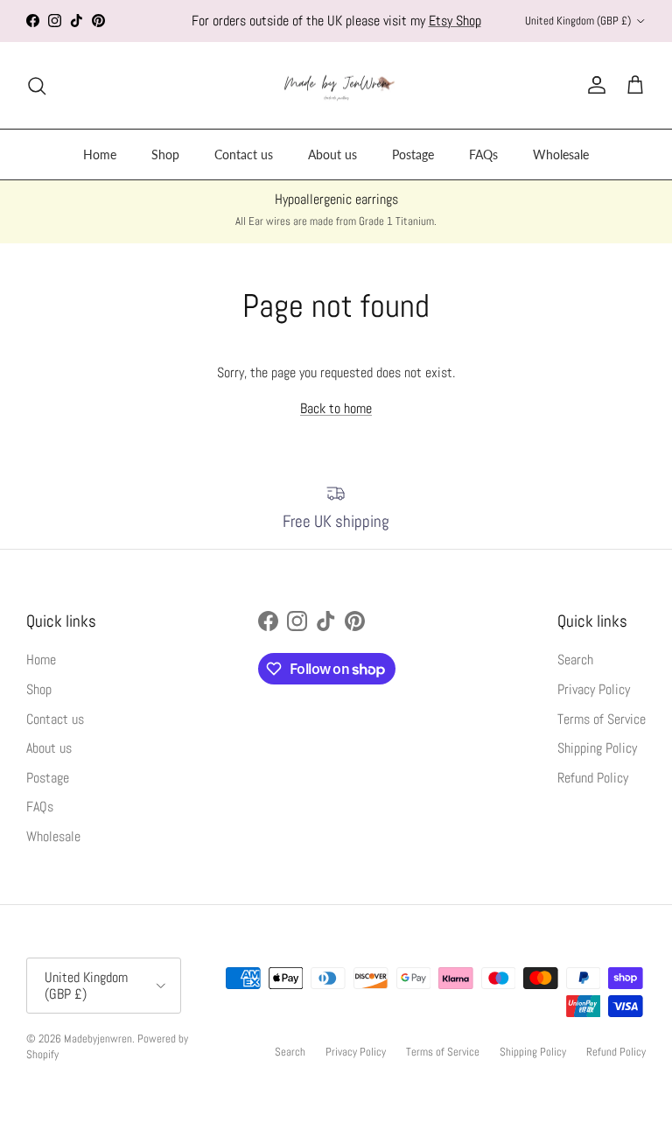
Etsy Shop (455, 20)
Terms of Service (601, 719)
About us (332, 154)
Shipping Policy (597, 748)
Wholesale (561, 154)
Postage (413, 154)
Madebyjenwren (98, 1038)
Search (575, 659)
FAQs (483, 154)
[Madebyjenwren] (336, 86)
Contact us (243, 154)
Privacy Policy (593, 689)
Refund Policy (592, 778)
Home (99, 154)
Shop (165, 154)
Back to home (336, 408)
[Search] (36, 85)
